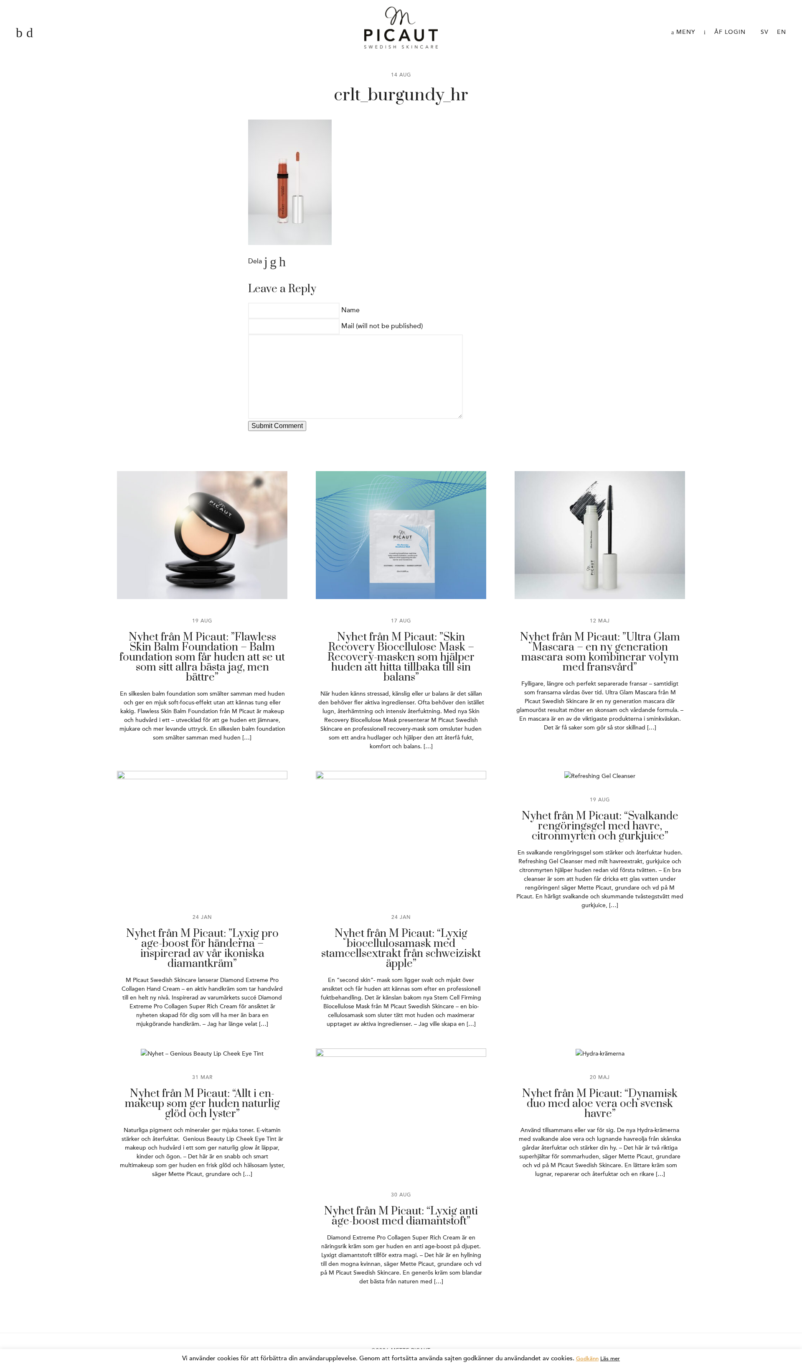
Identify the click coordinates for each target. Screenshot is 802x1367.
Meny (684, 32)
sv (765, 32)
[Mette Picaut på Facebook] (19, 33)
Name (350, 310)
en (781, 32)
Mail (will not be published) (382, 326)
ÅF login (730, 32)
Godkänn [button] (587, 1358)
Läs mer (610, 1358)
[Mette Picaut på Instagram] (29, 33)
